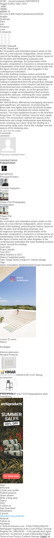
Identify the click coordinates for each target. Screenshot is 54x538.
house (37, 265)
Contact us (5, 505)
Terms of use (6, 536)
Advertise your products (12, 516)
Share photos (7, 495)
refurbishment (26, 265)
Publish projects (8, 493)
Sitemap (35, 536)
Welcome (5, 488)
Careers (4, 513)
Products (4, 27)
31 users (11, 339)
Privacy (17, 536)
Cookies (26, 536)
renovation (12, 265)
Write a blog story (9, 498)
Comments (5, 32)
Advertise (5, 523)
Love (2, 29)
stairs (2, 265)
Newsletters (6, 511)
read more (5, 247)
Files (2, 22)
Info (2, 24)
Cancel (13, 160)
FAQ (2, 503)
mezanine (46, 265)
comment (4, 160)
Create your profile (9, 490)
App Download (7, 508)
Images (3, 16)
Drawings (5, 19)
